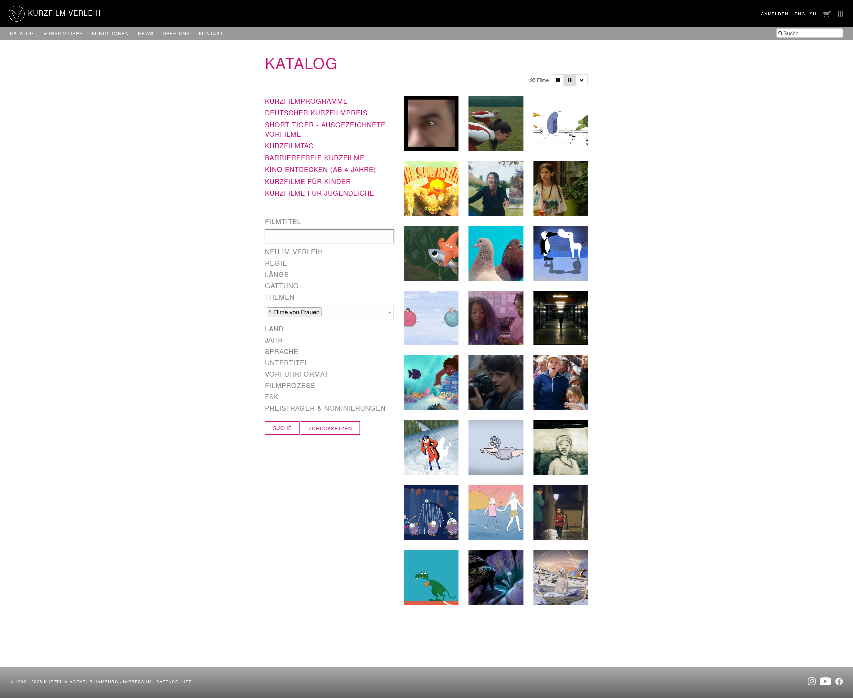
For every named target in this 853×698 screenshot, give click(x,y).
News (146, 33)
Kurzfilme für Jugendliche (319, 193)
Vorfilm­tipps (63, 33)
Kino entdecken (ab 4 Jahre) (320, 169)
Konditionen (110, 33)
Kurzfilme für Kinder (308, 181)
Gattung (282, 285)
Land (274, 328)
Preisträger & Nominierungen (325, 408)
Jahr (274, 340)
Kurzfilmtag (289, 145)
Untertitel (287, 362)
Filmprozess (290, 385)
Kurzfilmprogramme (306, 101)
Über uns (176, 33)
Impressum (137, 681)
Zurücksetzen (330, 428)
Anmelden (774, 13)
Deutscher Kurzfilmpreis (316, 112)
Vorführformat (297, 374)
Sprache (281, 351)
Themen (280, 297)
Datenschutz (174, 681)
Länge (277, 274)
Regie (276, 263)
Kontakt (211, 33)
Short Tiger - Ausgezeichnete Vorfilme (325, 129)
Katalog (22, 33)
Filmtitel (283, 221)
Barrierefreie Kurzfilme (315, 157)
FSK (272, 396)
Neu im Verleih (294, 251)
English (806, 13)
